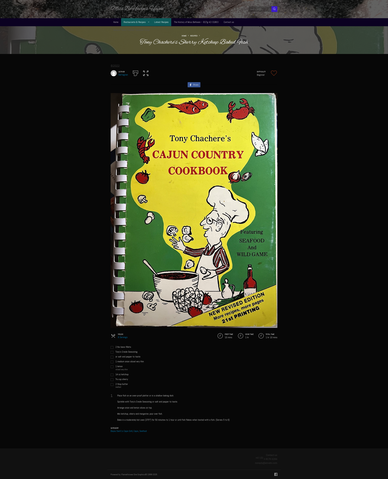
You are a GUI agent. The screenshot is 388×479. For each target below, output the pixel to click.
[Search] (274, 9)
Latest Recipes (161, 22)
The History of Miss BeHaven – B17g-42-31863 (196, 22)
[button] (146, 72)
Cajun (136, 431)
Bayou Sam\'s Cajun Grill (121, 431)
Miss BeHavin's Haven (137, 9)
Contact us (229, 22)
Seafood (143, 431)
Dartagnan (123, 74)
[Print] (135, 72)
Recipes (194, 36)
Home (116, 22)
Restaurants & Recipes (135, 22)
